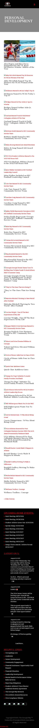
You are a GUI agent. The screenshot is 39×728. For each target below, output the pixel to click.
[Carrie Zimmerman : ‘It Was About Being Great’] (19, 416)
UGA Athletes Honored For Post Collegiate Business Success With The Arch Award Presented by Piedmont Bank (18, 439)
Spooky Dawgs (10, 526)
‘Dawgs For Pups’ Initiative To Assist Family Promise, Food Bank (19, 382)
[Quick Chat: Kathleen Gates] (19, 366)
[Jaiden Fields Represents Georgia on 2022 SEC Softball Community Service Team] (19, 212)
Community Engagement (14, 662)
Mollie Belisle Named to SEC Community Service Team (16, 482)
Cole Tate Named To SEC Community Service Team (15, 190)
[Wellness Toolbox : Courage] (19, 489)
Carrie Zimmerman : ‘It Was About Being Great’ (19, 421)
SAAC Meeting (10, 516)
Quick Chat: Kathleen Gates (16, 370)
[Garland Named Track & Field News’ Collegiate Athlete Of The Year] (19, 117)
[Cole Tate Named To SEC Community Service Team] (19, 185)
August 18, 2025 (15, 619)
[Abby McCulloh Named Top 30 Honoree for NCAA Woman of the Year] (19, 76)
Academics (9, 656)
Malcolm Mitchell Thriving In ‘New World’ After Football (19, 305)
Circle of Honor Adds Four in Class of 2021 (19, 359)
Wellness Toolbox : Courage (16, 492)
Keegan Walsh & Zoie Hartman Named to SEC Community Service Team (19, 333)
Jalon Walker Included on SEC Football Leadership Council (17, 176)
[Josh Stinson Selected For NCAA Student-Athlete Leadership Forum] (19, 391)
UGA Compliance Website (14, 698)
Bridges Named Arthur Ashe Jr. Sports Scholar (17, 108)
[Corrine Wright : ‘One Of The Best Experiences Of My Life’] (19, 313)
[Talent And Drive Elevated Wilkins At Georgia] (19, 342)
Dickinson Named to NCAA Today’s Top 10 (19, 94)
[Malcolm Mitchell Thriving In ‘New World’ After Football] (19, 299)
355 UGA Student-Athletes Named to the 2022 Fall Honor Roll (19, 162)
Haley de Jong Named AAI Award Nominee (18, 149)
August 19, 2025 (15, 587)
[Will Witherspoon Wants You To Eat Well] (19, 403)
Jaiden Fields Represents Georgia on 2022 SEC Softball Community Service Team (19, 218)
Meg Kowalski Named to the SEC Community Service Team (18, 260)
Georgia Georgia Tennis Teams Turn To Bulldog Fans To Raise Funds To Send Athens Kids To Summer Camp (18, 278)
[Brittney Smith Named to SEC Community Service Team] (19, 132)
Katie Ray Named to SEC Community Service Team (15, 233)
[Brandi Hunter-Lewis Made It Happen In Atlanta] (19, 449)
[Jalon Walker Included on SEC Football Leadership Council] (19, 171)
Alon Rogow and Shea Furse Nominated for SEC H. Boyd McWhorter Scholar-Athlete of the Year (19, 66)
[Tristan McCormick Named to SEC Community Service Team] (19, 241)
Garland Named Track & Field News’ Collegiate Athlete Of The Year (18, 123)
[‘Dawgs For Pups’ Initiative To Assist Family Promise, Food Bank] (19, 377)
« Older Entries (9, 499)
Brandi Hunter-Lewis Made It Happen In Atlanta (17, 454)
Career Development (12, 659)
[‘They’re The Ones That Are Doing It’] (19, 287)
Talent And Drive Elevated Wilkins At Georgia (19, 348)
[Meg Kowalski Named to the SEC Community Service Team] (19, 255)
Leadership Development (14, 674)
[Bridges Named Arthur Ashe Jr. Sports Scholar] (19, 103)
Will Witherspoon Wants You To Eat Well (18, 407)
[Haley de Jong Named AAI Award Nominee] (19, 145)
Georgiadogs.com (11, 653)
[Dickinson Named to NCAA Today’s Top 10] (19, 91)
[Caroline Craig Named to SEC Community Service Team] (19, 198)
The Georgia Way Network (14, 692)
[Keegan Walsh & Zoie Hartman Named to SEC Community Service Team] (19, 327)
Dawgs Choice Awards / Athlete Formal (18, 545)
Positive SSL (4, 726)
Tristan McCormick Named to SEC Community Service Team (19, 247)
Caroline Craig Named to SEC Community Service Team (17, 204)
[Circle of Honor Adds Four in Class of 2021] (19, 355)
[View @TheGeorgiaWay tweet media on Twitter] (12, 614)
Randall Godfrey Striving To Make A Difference (19, 468)
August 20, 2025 (15, 558)
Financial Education (12, 671)
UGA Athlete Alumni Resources (16, 695)
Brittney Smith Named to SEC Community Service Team (17, 137)
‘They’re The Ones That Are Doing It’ (19, 291)
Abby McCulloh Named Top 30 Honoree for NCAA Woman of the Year (18, 82)
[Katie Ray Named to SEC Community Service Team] (19, 227)
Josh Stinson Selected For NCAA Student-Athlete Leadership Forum (19, 396)
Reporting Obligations (13, 683)
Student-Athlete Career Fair (15, 523)
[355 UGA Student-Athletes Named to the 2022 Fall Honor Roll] (19, 157)
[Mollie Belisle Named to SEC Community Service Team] (19, 476)
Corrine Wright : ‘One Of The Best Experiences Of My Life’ (19, 318)
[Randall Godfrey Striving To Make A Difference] (19, 463)
